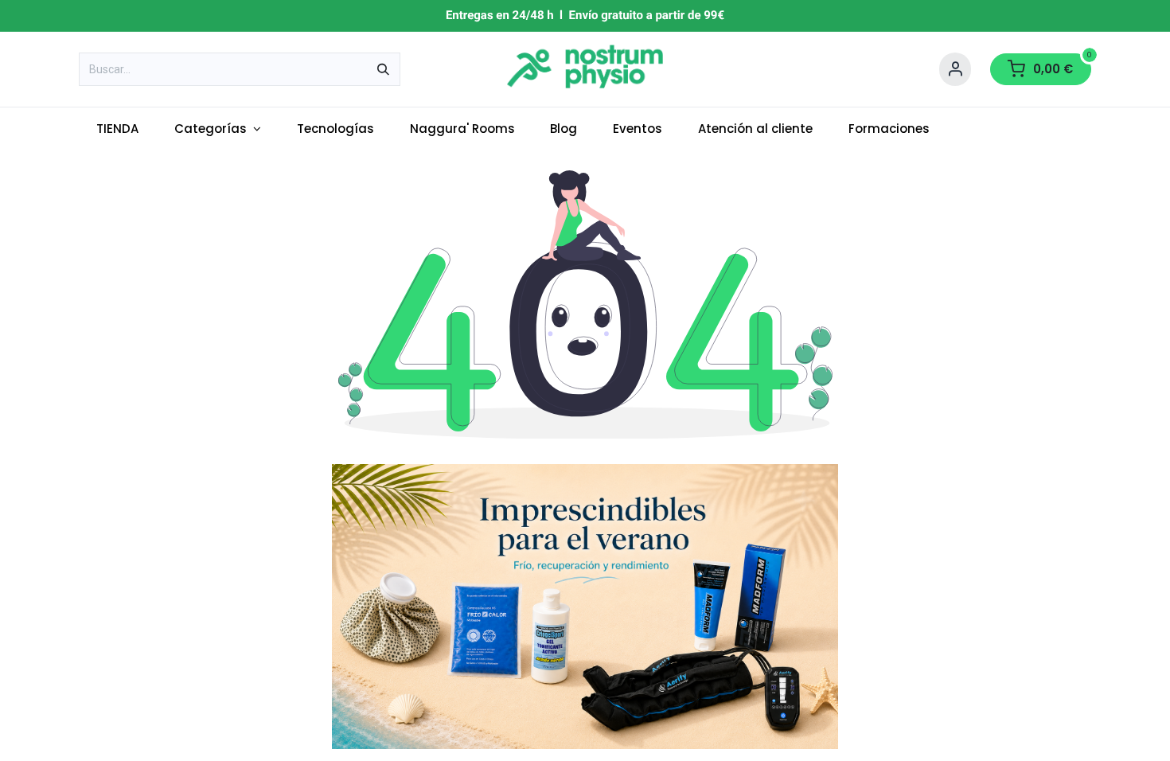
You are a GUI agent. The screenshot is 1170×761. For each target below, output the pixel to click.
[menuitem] (118, 129)
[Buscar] (383, 69)
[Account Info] (955, 69)
